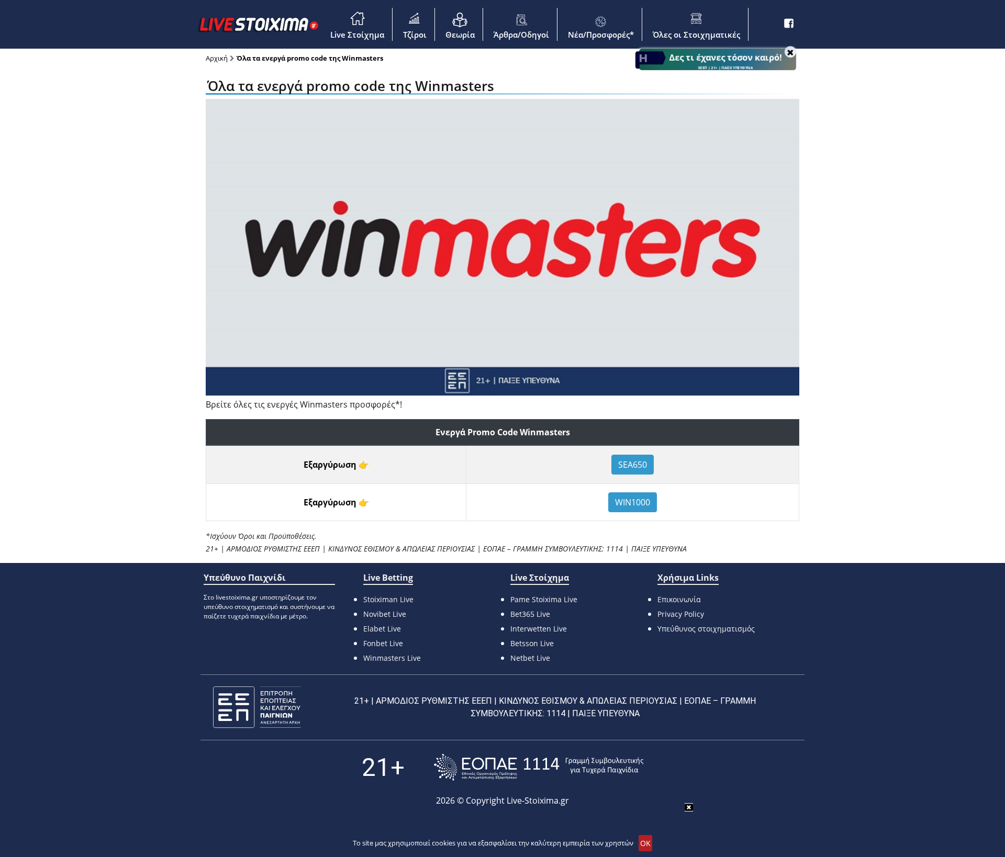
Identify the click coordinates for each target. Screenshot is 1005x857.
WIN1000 (632, 502)
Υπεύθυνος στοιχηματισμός (706, 629)
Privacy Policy (680, 614)
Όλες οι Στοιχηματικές (696, 34)
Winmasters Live (392, 658)
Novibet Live (384, 614)
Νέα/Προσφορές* (601, 34)
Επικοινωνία (679, 599)
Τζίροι (415, 34)
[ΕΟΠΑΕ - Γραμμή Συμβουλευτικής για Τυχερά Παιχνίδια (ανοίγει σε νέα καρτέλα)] (538, 767)
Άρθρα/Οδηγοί (521, 34)
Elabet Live (382, 629)
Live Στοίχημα (357, 34)
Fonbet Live (383, 643)
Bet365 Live (530, 614)
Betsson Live (532, 643)
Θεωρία (460, 34)
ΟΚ (645, 843)
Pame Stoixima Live (543, 599)
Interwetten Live (538, 629)
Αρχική (217, 58)
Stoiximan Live (388, 599)
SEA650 (632, 464)
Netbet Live (530, 658)
